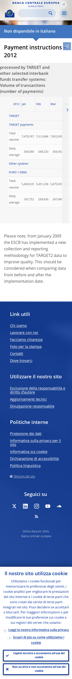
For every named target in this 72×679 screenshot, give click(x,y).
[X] (14, 506)
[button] (64, 5)
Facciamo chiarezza (26, 340)
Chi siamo (18, 326)
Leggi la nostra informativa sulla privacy (38, 630)
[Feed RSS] (36, 516)
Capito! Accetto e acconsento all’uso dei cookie (39, 655)
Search (50, 13)
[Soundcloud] (59, 506)
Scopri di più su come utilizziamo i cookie (38, 640)
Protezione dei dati (26, 434)
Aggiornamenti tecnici (28, 399)
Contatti (16, 354)
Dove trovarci (21, 361)
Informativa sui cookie (28, 452)
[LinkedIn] (25, 506)
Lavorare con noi (24, 333)
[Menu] (64, 13)
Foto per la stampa (26, 347)
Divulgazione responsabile (32, 406)
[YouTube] (48, 506)
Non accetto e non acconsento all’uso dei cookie (39, 669)
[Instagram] (36, 506)
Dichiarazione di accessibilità (34, 459)
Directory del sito (24, 476)
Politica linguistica (25, 466)
